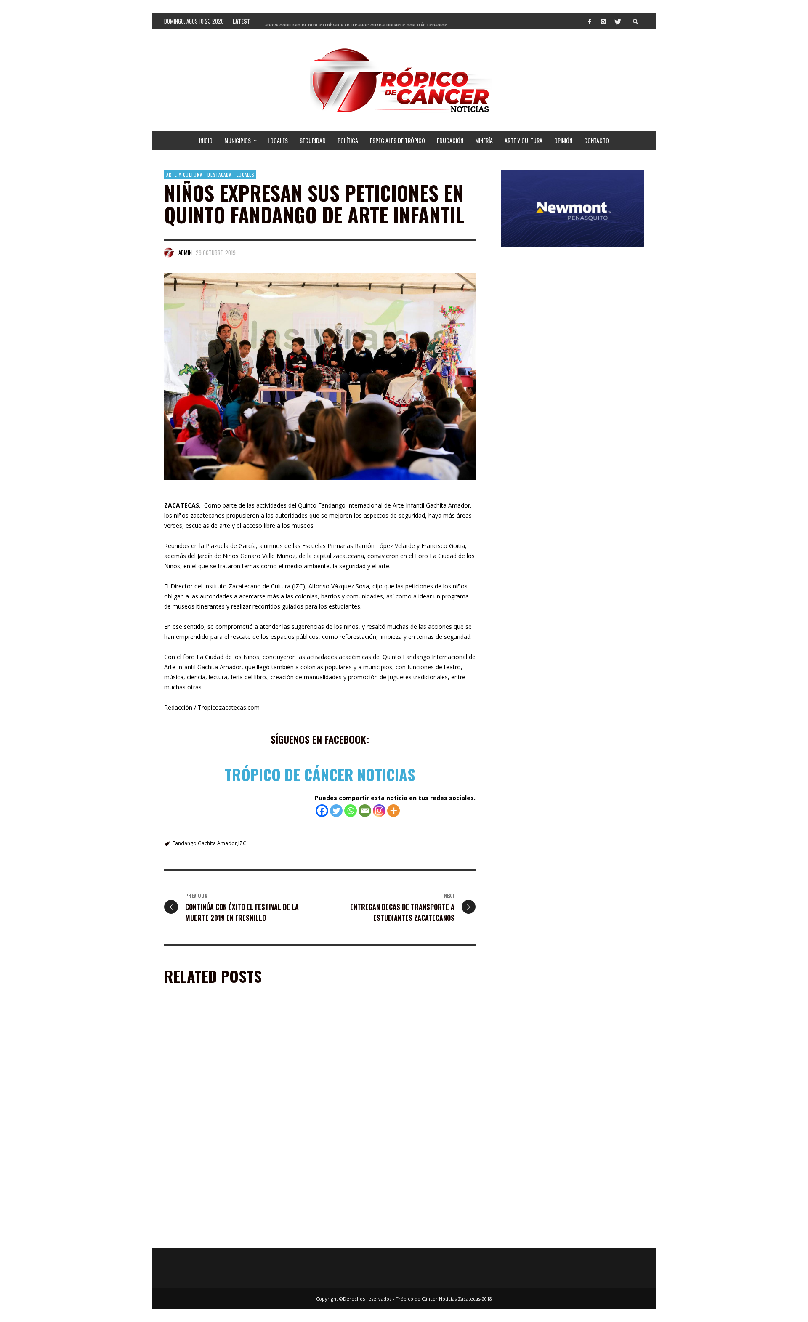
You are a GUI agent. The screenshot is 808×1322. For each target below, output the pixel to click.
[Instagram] (603, 21)
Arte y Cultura (184, 174)
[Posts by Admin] (169, 252)
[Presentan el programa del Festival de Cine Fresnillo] (226, 1064)
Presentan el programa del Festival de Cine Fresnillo (227, 1117)
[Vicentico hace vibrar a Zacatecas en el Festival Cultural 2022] (388, 1181)
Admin (185, 252)
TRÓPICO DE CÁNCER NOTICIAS (320, 774)
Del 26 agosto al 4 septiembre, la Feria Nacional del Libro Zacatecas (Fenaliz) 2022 (397, 1117)
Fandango (185, 843)
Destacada (219, 174)
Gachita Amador (217, 843)
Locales (245, 174)
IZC (242, 843)
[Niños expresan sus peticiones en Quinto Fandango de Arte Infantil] (320, 376)
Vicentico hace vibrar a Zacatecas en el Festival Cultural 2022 (395, 1235)
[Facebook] (589, 21)
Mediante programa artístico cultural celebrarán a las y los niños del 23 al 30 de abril (238, 1235)
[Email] (365, 810)
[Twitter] (617, 21)
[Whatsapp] (350, 810)
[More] (393, 810)
